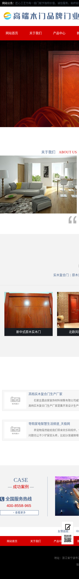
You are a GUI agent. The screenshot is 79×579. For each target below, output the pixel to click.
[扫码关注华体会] (67, 538)
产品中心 (59, 33)
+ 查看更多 (19, 512)
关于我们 (35, 33)
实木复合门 (61, 275)
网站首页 (12, 33)
